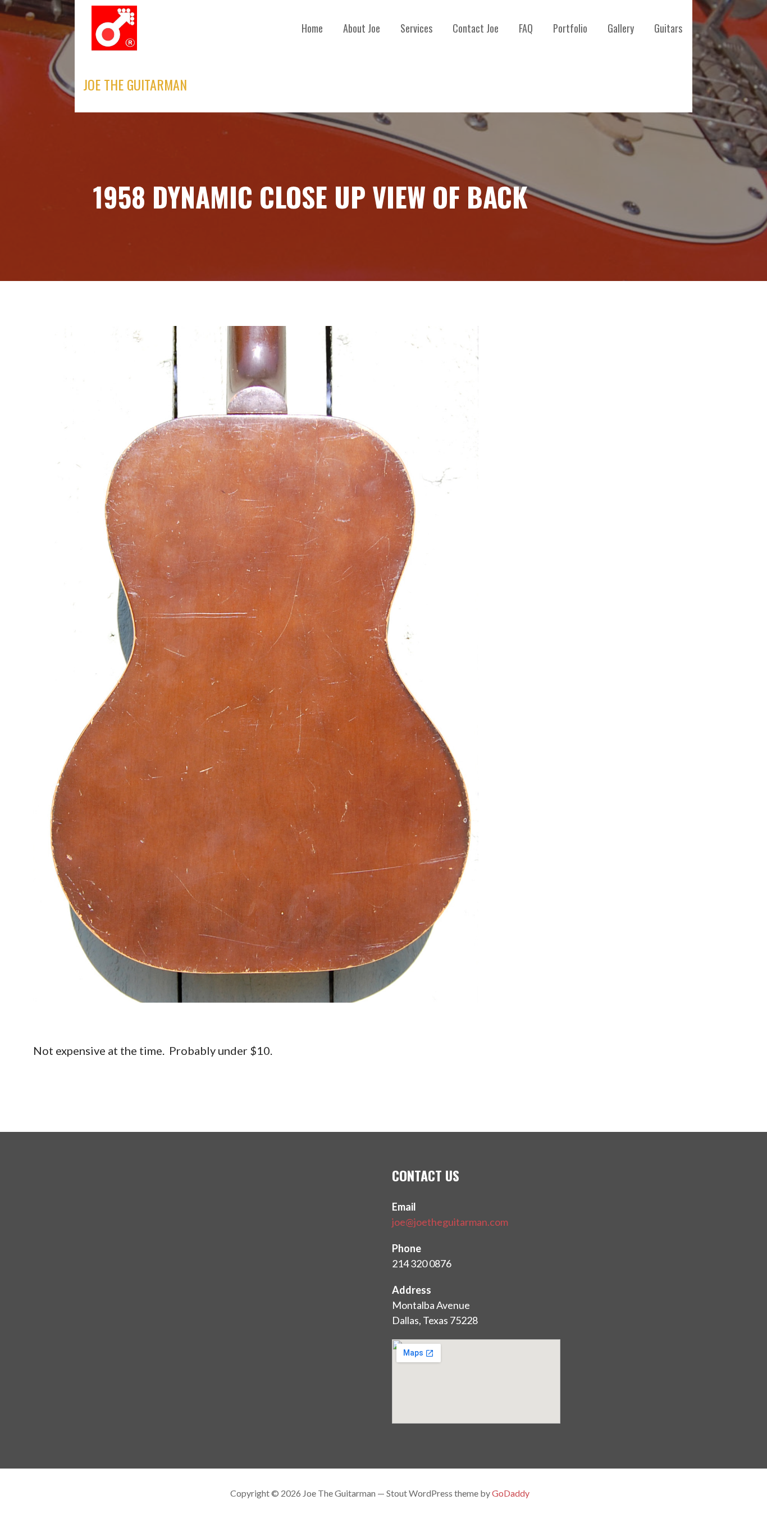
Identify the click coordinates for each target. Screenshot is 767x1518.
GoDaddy (510, 1493)
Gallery (621, 28)
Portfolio (570, 28)
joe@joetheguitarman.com (450, 1222)
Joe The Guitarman (135, 84)
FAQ (526, 28)
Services (416, 28)
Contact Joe (476, 28)
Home (312, 28)
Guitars (668, 28)
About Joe (361, 28)
